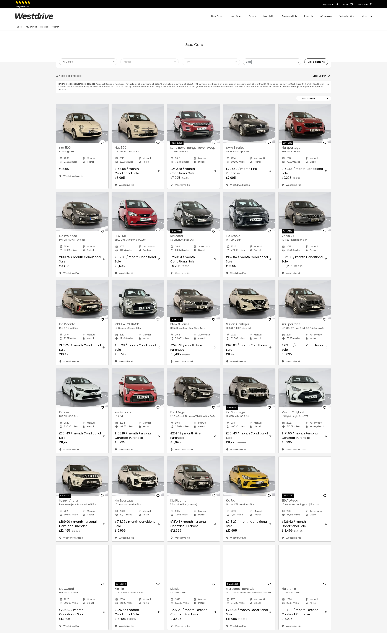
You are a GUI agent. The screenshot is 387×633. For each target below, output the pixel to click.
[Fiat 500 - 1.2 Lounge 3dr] (82, 123)
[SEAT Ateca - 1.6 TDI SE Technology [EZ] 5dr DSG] (305, 476)
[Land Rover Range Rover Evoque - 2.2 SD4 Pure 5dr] (193, 123)
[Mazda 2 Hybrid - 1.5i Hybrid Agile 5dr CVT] (305, 388)
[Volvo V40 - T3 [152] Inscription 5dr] (305, 211)
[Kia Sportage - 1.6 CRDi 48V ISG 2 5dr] (249, 388)
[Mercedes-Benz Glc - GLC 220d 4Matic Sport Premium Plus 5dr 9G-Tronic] (249, 564)
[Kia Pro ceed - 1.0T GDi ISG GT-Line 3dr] (82, 211)
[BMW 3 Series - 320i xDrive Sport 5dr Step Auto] (193, 299)
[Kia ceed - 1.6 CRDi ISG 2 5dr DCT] (193, 211)
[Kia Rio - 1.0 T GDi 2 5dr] (193, 564)
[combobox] (88, 61)
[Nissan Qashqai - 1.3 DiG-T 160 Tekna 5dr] (249, 299)
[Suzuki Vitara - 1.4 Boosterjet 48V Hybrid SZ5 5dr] (82, 476)
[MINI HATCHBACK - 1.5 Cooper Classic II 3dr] (138, 299)
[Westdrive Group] (34, 16)
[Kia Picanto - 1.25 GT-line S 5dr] (82, 299)
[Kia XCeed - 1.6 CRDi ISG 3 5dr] (82, 564)
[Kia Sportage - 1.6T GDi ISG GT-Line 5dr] (138, 476)
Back (19, 27)
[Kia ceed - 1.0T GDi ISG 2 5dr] (82, 388)
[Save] (102, 143)
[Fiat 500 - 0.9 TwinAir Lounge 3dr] (138, 123)
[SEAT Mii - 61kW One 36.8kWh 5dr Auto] (138, 211)
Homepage (44, 27)
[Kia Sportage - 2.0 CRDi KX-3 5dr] (305, 123)
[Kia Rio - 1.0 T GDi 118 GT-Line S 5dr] (249, 476)
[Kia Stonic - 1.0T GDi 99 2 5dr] (305, 564)
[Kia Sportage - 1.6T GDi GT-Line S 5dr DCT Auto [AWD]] (305, 299)
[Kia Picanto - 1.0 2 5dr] (138, 388)
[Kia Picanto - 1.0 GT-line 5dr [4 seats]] (193, 476)
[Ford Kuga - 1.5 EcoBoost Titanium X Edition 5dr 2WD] (193, 388)
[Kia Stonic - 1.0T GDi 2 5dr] (249, 211)
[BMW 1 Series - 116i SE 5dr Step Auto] (249, 123)
